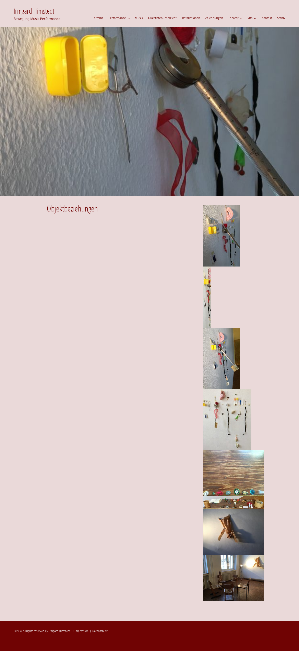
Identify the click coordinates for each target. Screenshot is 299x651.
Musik (139, 18)
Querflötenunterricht (162, 18)
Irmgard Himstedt (34, 11)
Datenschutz (100, 631)
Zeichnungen (214, 18)
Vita (250, 18)
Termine (98, 18)
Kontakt (267, 18)
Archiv (281, 18)
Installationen (190, 18)
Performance (117, 18)
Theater (233, 18)
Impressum (81, 631)
